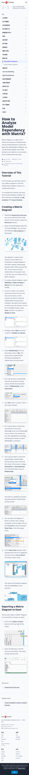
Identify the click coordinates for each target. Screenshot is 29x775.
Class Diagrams (19, 231)
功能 (2, 735)
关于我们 (18, 752)
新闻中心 (18, 754)
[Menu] (26, 2)
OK (14, 772)
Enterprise (13, 163)
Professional (19, 163)
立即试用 (3, 739)
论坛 (17, 735)
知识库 (2, 754)
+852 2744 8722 (10, 724)
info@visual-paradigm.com (11, 728)
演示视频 (3, 756)
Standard (6, 165)
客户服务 (18, 739)
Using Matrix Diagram (10, 61)
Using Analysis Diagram (11, 64)
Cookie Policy (21, 768)
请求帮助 (18, 737)
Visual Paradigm (17, 200)
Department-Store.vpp (19, 215)
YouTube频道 (19, 756)
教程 (8, 7)
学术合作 (18, 758)
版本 (2, 737)
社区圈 (2, 752)
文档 (2, 760)
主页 (3, 7)
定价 (2, 741)
